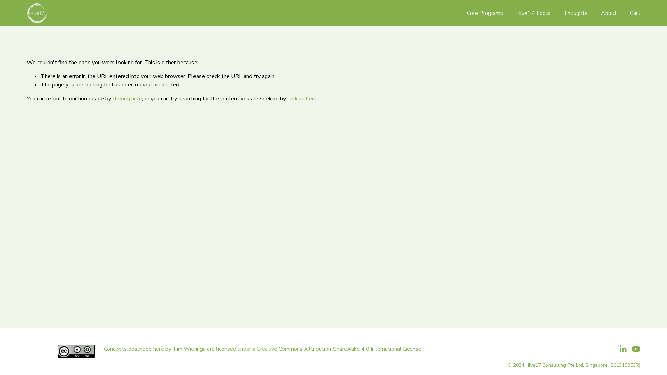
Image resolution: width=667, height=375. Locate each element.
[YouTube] (636, 349)
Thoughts (575, 13)
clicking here (127, 98)
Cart (635, 13)
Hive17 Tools (533, 13)
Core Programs (485, 13)
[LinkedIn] (623, 349)
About (609, 13)
